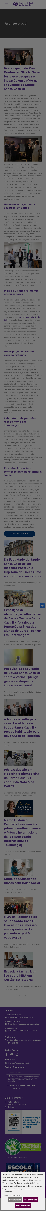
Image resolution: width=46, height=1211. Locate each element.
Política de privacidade (11, 1195)
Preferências (15, 1200)
